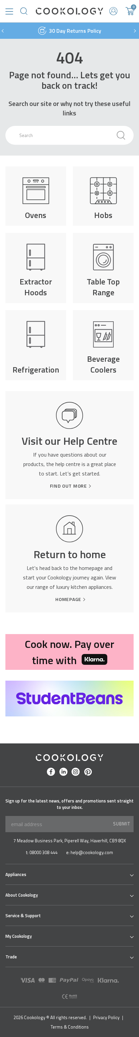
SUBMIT (121, 823)
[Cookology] (69, 11)
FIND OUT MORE (68, 486)
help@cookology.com (92, 852)
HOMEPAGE (68, 599)
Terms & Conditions (70, 1027)
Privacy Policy (106, 1017)
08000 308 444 (43, 852)
